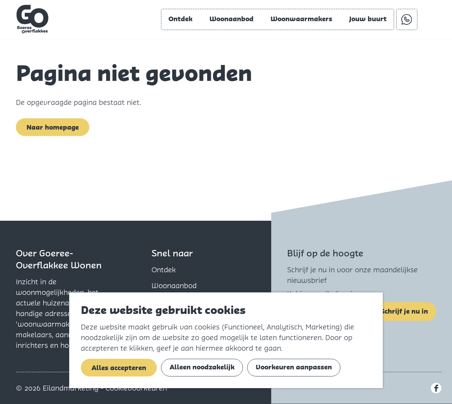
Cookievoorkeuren (136, 388)
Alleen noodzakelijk (202, 367)
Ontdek (163, 269)
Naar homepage (52, 127)
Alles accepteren (118, 367)
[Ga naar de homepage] (32, 19)
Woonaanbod (174, 285)
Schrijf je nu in (404, 311)
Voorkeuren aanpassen (294, 367)
